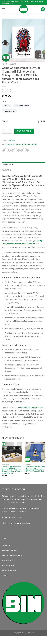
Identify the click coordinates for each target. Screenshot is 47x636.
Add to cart (24, 131)
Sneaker (34, 144)
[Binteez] (23, 9)
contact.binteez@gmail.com (31, 407)
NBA (28, 144)
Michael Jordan (21, 144)
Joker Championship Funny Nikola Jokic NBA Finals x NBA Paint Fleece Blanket (35, 469)
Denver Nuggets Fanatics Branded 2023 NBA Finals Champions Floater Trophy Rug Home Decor (12, 470)
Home (4, 64)
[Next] (45, 462)
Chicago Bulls (10, 144)
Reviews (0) (7, 170)
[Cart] (43, 9)
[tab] (23, 164)
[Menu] (3, 9)
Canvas (12, 64)
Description (7, 165)
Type (4, 101)
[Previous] (2, 462)
